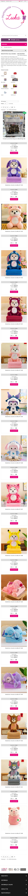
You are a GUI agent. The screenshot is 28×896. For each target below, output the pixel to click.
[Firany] (5, 73)
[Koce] (15, 85)
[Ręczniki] (5, 79)
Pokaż (2, 103)
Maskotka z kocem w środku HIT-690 (14, 370)
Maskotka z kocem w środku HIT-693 (14, 231)
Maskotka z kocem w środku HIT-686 (14, 555)
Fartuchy (13, 95)
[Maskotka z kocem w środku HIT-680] (14, 819)
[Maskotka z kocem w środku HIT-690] (14, 356)
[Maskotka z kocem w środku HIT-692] (14, 263)
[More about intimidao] (23, 869)
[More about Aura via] (10, 869)
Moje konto (4, 876)
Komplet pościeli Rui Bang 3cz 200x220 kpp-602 (14, 138)
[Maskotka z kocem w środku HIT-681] (14, 773)
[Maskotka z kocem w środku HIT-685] (14, 587)
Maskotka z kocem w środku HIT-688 (14, 463)
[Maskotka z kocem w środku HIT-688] (14, 448)
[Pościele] (15, 79)
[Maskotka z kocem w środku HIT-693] (14, 217)
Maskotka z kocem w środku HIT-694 (14, 185)
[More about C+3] (17, 869)
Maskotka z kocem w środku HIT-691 (14, 324)
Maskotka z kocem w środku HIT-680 (14, 833)
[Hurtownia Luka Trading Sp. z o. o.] (14, 17)
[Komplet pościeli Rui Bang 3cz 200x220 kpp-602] (14, 124)
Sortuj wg (3, 101)
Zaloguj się (3, 1)
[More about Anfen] (4, 869)
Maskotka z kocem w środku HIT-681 (14, 787)
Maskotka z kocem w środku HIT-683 (14, 694)
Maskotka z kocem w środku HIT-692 (14, 277)
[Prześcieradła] (5, 85)
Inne (2, 95)
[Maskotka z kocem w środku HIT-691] (14, 309)
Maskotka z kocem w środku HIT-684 (14, 648)
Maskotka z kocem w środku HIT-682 (14, 740)
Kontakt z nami (8, 1)
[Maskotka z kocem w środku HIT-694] (14, 171)
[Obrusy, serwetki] (15, 73)
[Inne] (5, 92)
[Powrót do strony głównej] (2, 47)
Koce (12, 88)
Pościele (13, 82)
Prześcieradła (4, 88)
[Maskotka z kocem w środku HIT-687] (14, 495)
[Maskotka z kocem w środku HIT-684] (14, 634)
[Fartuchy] (15, 92)
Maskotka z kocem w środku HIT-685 (14, 601)
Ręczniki (3, 82)
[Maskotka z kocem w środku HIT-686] (14, 541)
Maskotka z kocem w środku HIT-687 (14, 509)
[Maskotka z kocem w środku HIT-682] (14, 726)
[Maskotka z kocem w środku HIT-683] (14, 680)
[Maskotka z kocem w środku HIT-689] (14, 402)
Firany (2, 75)
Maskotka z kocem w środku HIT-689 (14, 416)
